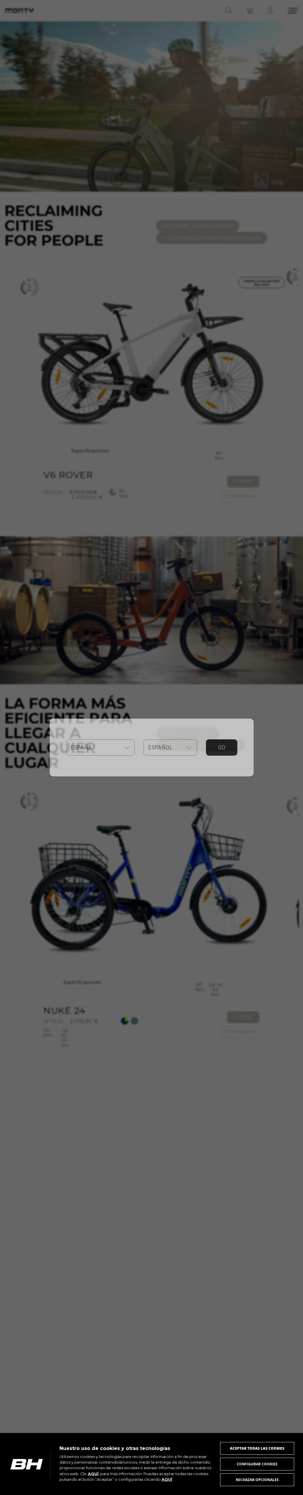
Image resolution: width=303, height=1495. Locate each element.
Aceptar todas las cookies (257, 1448)
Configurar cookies (257, 1464)
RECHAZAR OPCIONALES (257, 1479)
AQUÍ (93, 1474)
